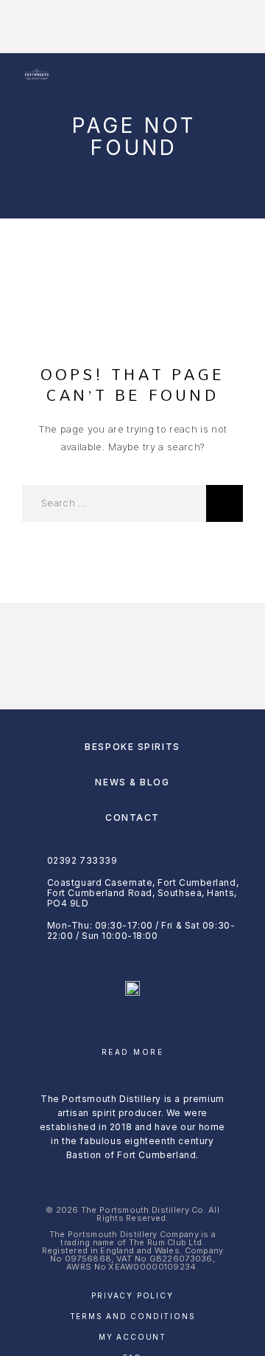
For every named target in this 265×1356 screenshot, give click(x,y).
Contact (132, 817)
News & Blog (132, 782)
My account (132, 1336)
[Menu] (229, 75)
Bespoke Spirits (132, 746)
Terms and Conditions (133, 1316)
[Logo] (37, 75)
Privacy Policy (132, 1295)
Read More (133, 1051)
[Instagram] (133, 1027)
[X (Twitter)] (161, 1027)
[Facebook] (104, 1027)
